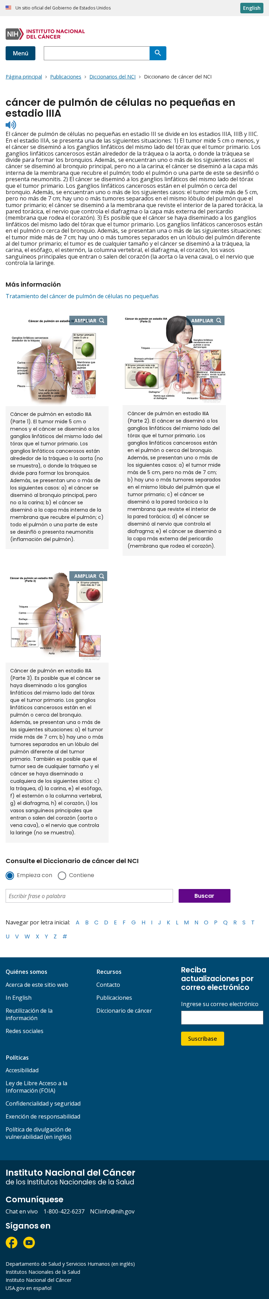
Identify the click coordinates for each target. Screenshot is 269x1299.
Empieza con (34, 875)
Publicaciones (114, 997)
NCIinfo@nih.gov (112, 1211)
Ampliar (91, 321)
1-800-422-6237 (63, 1211)
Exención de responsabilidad (43, 1116)
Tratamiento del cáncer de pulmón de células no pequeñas (82, 296)
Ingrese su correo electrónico (219, 1004)
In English (19, 997)
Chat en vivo (22, 1211)
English (252, 8)
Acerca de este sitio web (37, 985)
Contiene (81, 875)
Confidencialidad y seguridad (43, 1103)
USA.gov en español (28, 1288)
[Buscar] (158, 53)
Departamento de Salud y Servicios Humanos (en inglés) (70, 1263)
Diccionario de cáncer (124, 1010)
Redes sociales (24, 1031)
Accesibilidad (22, 1070)
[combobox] (97, 53)
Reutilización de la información (29, 1014)
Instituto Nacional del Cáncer (38, 1280)
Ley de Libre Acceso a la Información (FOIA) (36, 1086)
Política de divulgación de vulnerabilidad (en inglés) (38, 1133)
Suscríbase (202, 1038)
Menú (20, 53)
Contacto (108, 985)
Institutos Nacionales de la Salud (43, 1272)
